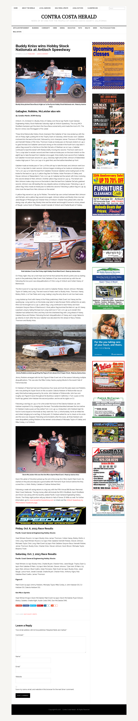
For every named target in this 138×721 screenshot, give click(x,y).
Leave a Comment (42, 54)
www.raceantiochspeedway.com (41, 500)
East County (28, 614)
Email (18, 667)
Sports (34, 614)
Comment (20, 635)
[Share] (45, 606)
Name (18, 656)
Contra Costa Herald (69, 16)
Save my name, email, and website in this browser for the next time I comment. (45, 689)
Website (19, 677)
